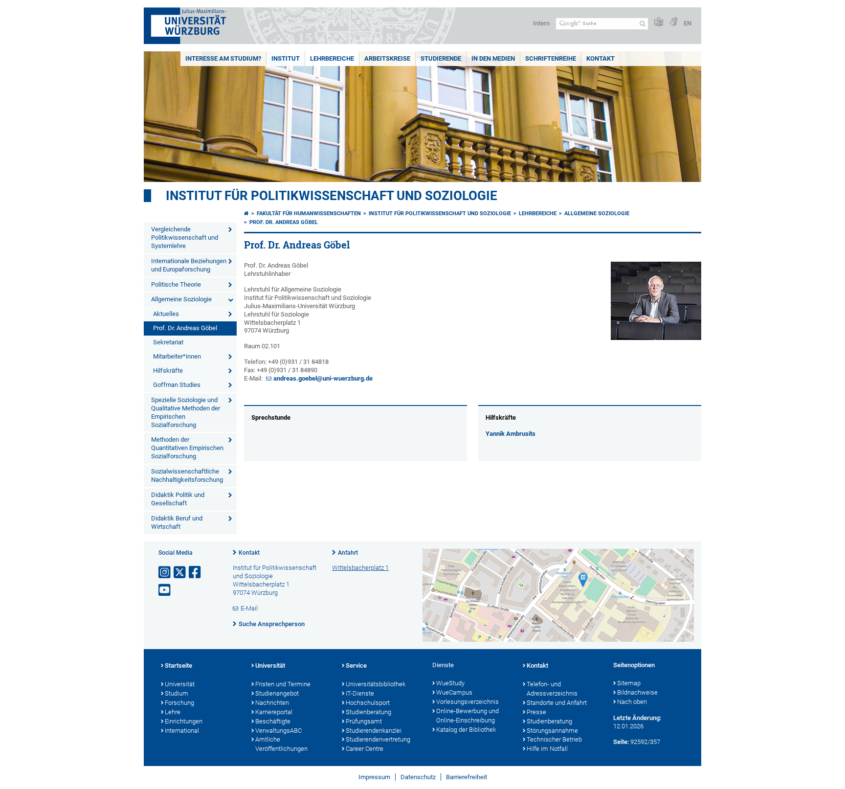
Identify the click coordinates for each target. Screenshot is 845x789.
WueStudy (450, 683)
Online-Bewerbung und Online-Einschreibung (467, 715)
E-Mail (249, 608)
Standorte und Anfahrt (557, 702)
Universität (180, 684)
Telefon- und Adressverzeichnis (552, 688)
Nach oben (632, 701)
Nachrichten (272, 702)
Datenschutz (418, 777)
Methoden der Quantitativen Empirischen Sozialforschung (187, 448)
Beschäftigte (272, 721)
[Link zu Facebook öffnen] (195, 572)
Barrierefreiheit (466, 777)
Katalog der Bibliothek (466, 729)
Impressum (374, 777)
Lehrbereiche (332, 58)
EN (687, 23)
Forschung (179, 702)
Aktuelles (166, 313)
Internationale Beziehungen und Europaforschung (188, 265)
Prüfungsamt (364, 721)
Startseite (178, 665)
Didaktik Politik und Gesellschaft (177, 499)
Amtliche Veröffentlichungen (281, 744)
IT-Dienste (360, 693)
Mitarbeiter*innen (177, 356)
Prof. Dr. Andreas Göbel (185, 328)
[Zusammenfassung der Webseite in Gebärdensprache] (673, 22)
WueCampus (454, 692)
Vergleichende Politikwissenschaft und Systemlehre (184, 237)
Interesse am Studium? (223, 58)
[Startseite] (246, 213)
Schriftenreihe (550, 58)
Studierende (441, 58)
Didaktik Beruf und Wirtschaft (176, 522)
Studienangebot (277, 693)
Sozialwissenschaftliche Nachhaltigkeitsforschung (187, 475)
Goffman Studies (176, 384)
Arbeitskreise (387, 58)
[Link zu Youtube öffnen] (165, 590)
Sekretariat (168, 342)
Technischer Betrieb (554, 739)
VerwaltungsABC (278, 730)
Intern (541, 23)
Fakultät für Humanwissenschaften (309, 213)
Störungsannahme (552, 730)
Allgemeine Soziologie (181, 299)
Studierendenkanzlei (373, 730)
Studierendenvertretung (378, 739)
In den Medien (493, 58)
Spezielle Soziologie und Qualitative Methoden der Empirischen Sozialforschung (185, 412)
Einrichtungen (183, 721)
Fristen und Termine (283, 684)
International (182, 730)
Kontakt (600, 58)
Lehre (172, 712)
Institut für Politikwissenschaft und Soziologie (331, 195)
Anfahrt (348, 552)
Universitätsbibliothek (375, 684)
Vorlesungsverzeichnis (467, 701)
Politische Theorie (176, 284)
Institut (285, 58)
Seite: (621, 741)
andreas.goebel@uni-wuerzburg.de (323, 378)
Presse (536, 712)
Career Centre (364, 748)
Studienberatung (368, 712)
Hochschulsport (368, 702)
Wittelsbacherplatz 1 (360, 567)
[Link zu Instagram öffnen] (165, 572)
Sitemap (629, 683)
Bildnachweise (637, 692)
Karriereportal (273, 712)
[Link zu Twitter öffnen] (180, 572)
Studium (176, 693)
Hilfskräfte (168, 370)
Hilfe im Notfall (547, 748)
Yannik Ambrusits (510, 433)
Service (356, 665)
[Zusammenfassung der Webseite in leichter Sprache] (658, 22)
